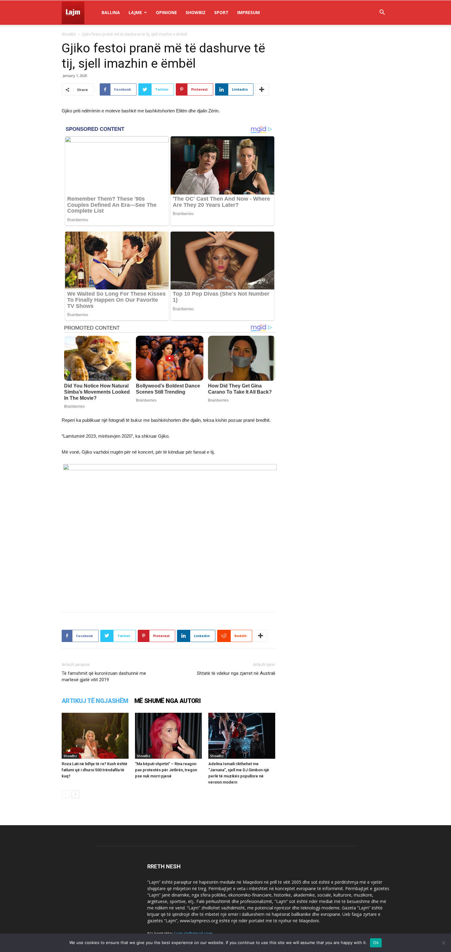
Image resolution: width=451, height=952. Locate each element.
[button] (382, 13)
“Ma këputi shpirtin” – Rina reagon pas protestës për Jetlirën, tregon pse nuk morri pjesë (166, 769)
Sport (221, 12)
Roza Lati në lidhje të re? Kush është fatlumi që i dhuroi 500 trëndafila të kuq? (94, 769)
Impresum (248, 12)
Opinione (166, 12)
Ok (376, 942)
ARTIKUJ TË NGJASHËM (95, 701)
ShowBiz (196, 12)
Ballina (111, 12)
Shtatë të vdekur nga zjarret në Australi (236, 673)
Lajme (135, 12)
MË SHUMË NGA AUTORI (167, 701)
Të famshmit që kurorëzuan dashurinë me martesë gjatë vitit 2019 (104, 676)
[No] (443, 943)
